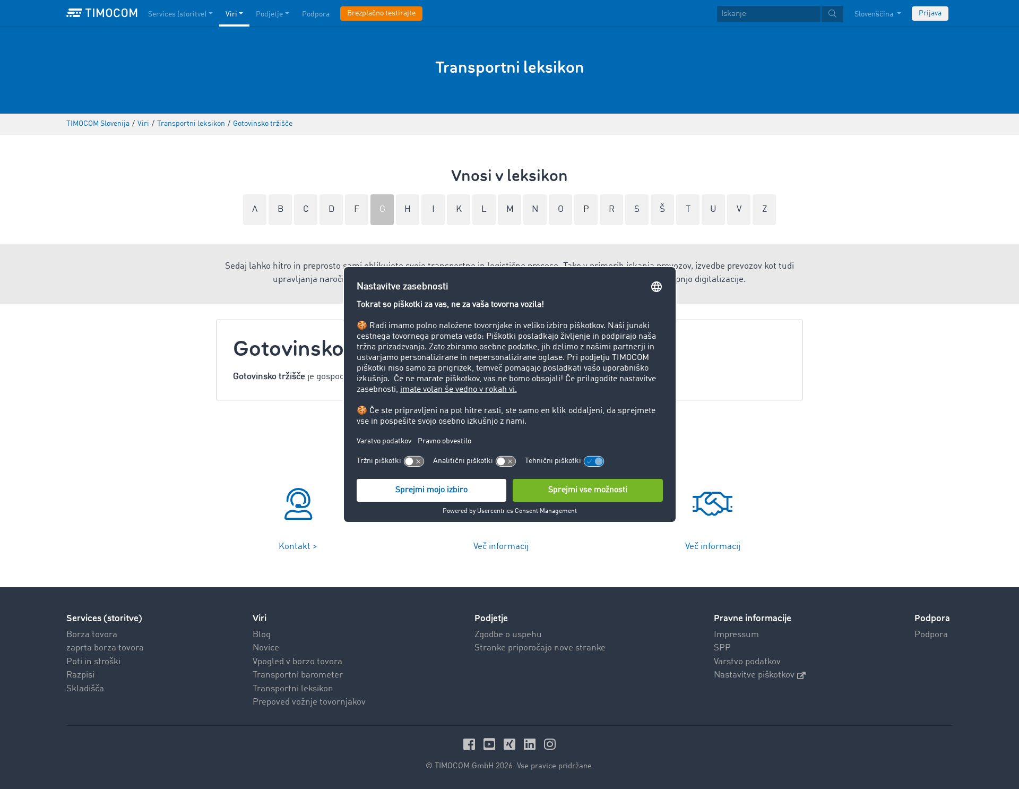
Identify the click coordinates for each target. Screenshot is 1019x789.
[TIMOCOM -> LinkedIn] (531, 744)
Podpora (316, 14)
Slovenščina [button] (874, 14)
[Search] (832, 14)
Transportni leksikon (293, 688)
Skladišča (85, 688)
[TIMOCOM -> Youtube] (490, 744)
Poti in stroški (93, 661)
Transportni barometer (298, 675)
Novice (266, 648)
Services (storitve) (177, 14)
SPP (722, 648)
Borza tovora (91, 634)
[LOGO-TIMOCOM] (101, 13)
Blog (262, 634)
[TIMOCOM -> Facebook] (470, 744)
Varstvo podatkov (747, 661)
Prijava (930, 13)
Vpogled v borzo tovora (297, 661)
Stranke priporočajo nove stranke (540, 648)
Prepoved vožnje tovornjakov (309, 702)
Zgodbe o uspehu (508, 634)
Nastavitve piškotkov (754, 675)
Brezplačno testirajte (381, 13)
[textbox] (780, 14)
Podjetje (269, 14)
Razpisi (80, 675)
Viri (231, 14)
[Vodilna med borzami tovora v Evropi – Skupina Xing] (511, 744)
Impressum (736, 634)
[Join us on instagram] (550, 744)
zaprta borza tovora (105, 648)
